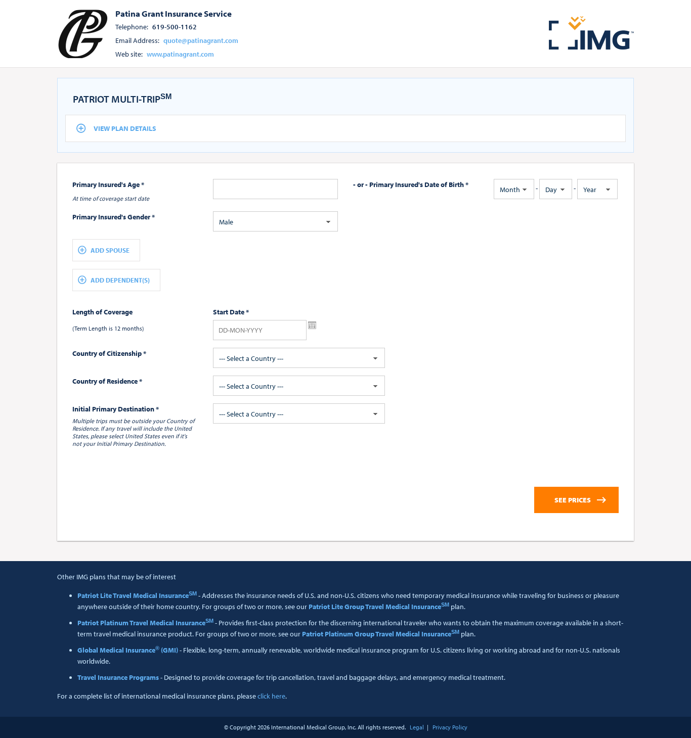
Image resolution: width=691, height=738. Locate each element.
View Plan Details (125, 128)
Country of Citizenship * (109, 353)
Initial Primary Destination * (115, 408)
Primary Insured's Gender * (113, 216)
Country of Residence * (107, 381)
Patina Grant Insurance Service (173, 13)
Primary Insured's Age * (108, 184)
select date (312, 325)
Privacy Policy (450, 727)
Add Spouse (110, 250)
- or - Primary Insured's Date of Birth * (410, 184)
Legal (417, 727)
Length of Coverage (102, 311)
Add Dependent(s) (120, 280)
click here (271, 696)
